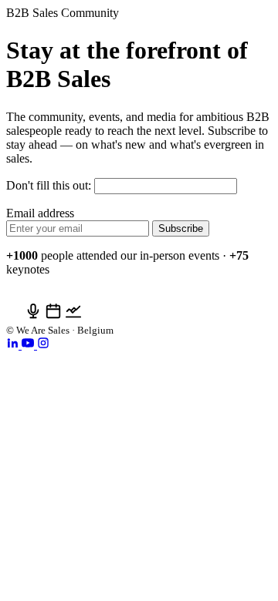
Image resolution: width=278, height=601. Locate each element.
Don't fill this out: (50, 185)
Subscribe (180, 228)
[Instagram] (43, 344)
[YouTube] (29, 344)
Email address (40, 213)
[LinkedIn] (14, 344)
